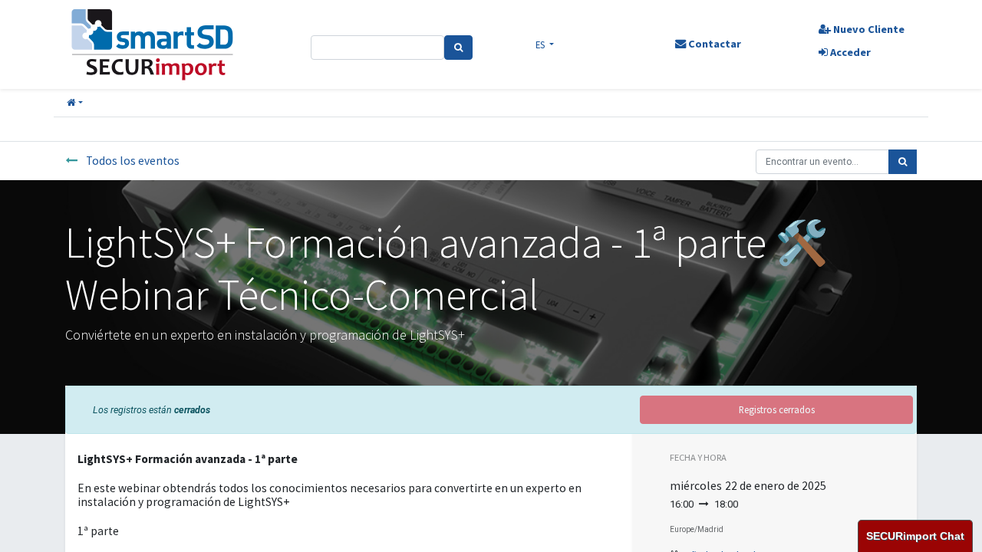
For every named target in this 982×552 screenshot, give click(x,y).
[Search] (458, 47)
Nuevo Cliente (868, 29)
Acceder (849, 52)
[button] (75, 103)
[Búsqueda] (902, 162)
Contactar (713, 44)
